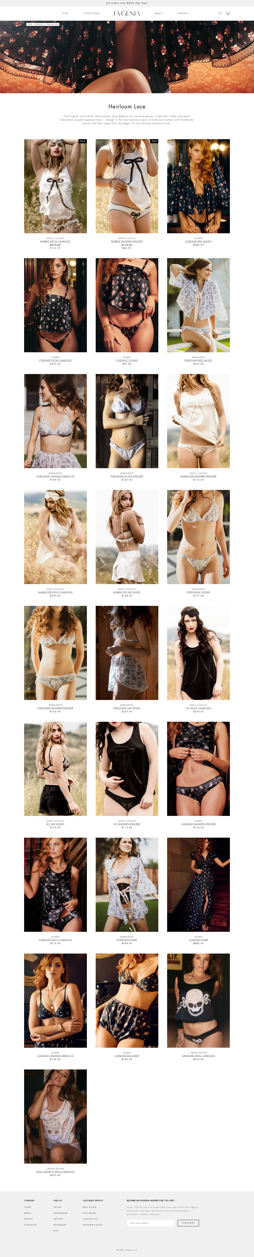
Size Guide (89, 1213)
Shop (65, 13)
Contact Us (90, 1219)
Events (28, 1219)
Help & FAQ (89, 1207)
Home (30, 24)
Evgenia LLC (131, 1250)
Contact (183, 13)
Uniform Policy (93, 1225)
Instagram (60, 1213)
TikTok (58, 1207)
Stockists (30, 1225)
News (27, 1213)
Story (27, 1207)
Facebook (60, 1225)
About (159, 13)
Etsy (56, 1231)
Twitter (58, 1219)
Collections (91, 13)
